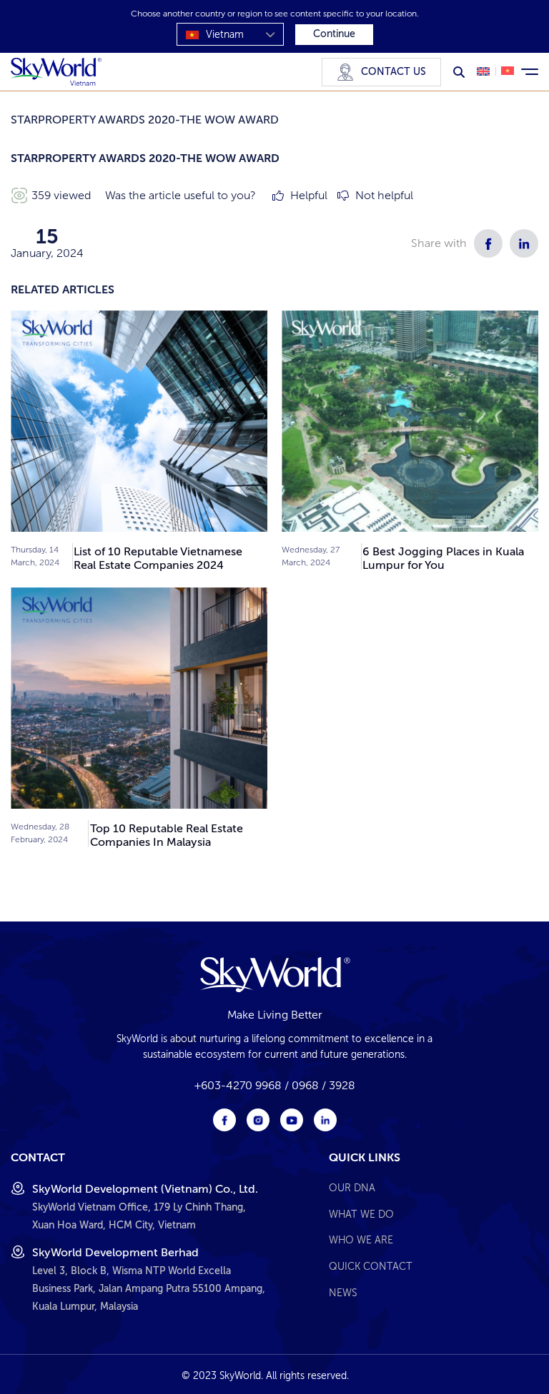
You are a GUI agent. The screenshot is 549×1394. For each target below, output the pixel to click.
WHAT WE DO (361, 1214)
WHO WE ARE (361, 1240)
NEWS (343, 1293)
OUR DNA (352, 1188)
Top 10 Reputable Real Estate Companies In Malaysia (166, 835)
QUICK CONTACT (370, 1266)
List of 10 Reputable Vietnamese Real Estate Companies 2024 (158, 558)
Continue (334, 33)
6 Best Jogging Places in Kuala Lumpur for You (443, 558)
